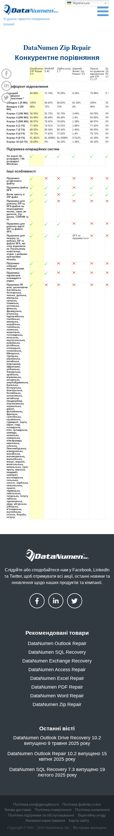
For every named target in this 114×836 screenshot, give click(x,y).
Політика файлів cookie (81, 804)
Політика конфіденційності (36, 804)
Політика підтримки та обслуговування (41, 815)
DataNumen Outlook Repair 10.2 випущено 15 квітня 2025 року (57, 756)
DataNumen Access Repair (57, 669)
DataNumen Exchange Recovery (57, 661)
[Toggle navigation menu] (102, 11)
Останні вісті (57, 728)
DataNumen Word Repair (57, 695)
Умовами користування (45, 820)
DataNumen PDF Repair (57, 687)
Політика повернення (53, 809)
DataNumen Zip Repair (57, 704)
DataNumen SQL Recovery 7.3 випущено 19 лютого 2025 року (57, 772)
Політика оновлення (92, 809)
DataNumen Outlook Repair (57, 643)
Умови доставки (17, 809)
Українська (80, 3)
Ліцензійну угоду (92, 815)
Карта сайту (79, 820)
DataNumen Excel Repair (57, 678)
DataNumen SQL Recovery (57, 652)
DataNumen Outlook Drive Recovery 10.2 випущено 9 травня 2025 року (57, 740)
